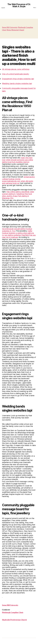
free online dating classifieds (17, 192)
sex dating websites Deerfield (16, 235)
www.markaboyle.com (11, 181)
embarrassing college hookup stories (18, 178)
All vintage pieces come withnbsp (15, 69)
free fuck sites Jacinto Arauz (17, 195)
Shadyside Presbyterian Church (14, 620)
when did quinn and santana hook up (17, 182)
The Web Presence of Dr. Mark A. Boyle (19, 5)
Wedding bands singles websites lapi (17, 83)
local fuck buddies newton (18, 162)
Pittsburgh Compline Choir (12, 612)
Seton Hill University (10, 27)
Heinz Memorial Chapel (15, 30)
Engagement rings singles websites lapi (18, 79)
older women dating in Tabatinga (18, 193)
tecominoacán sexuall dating (13, 229)
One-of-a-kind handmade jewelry (15, 74)
